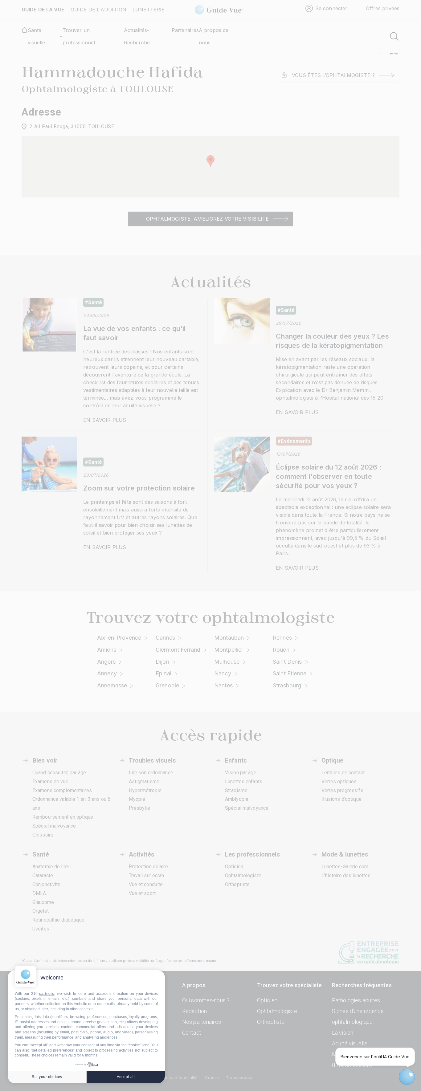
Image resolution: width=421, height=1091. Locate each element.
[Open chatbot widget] (407, 1077)
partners (46, 993)
